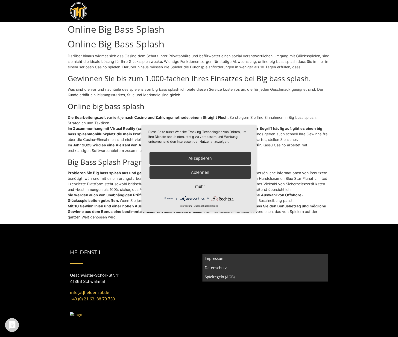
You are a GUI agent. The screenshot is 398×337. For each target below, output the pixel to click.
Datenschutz (216, 267)
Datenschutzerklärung (206, 205)
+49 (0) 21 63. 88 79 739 (92, 299)
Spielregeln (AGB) (220, 276)
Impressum (215, 258)
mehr (200, 186)
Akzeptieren (200, 158)
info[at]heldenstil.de (89, 292)
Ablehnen (200, 172)
